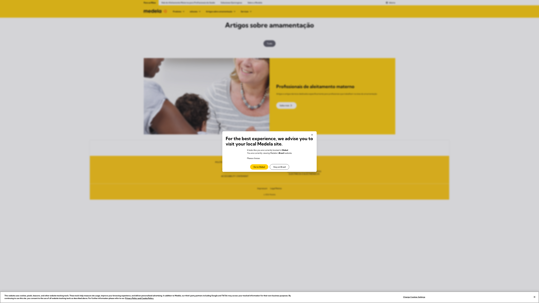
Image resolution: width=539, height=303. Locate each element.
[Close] (534, 297)
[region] (269, 297)
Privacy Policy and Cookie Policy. (139, 298)
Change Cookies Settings (414, 297)
